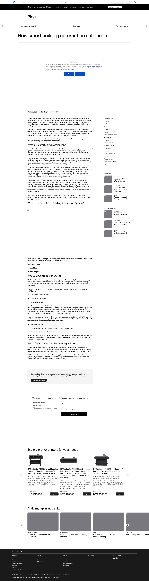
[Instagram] (116, 558)
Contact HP (14, 558)
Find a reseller (40, 559)
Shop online (40, 558)
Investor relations (16, 561)
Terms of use (44, 574)
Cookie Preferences (66, 574)
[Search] (130, 2)
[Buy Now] (39, 460)
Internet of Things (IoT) (41, 122)
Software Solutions (110, 162)
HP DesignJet (108, 118)
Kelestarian (108, 151)
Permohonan (108, 159)
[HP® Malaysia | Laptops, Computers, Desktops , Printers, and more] (14, 2)
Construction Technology (29, 26)
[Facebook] (114, 558)
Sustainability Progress (17, 563)
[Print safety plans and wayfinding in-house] (75, 522)
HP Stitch (107, 129)
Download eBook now (39, 380)
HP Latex (107, 121)
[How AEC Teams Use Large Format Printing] (108, 522)
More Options (68, 74)
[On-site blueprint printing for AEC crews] (43, 522)
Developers (90, 559)
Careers (14, 559)
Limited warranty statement (54, 574)
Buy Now (54, 494)
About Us (14, 555)
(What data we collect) (93, 66)
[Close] (104, 60)
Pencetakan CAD (109, 140)
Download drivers (66, 558)
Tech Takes (14, 567)
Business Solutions (56, 2)
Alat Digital (108, 137)
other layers (80, 160)
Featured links (66, 565)
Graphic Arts (77, 26)
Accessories (45, 2)
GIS (105, 164)
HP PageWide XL (109, 154)
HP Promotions (40, 561)
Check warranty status (68, 563)
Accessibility (29, 574)
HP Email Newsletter (16, 569)
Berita (106, 156)
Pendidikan (107, 148)
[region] (75, 68)
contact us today (39, 359)
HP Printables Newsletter (17, 571)
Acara (106, 132)
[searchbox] (120, 2)
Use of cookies (70, 69)
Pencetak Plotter (109, 145)
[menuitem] (24, 2)
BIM (105, 124)
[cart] (135, 2)
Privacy (37, 574)
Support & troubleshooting (68, 559)
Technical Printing (122, 26)
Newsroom (14, 565)
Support (65, 2)
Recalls (14, 574)
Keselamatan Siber (110, 135)
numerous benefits (75, 259)
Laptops (24, 2)
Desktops (31, 2)
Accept (80, 74)
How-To (106, 126)
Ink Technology (109, 143)
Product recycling (21, 574)
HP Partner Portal (92, 558)
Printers (38, 2)
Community (65, 561)
